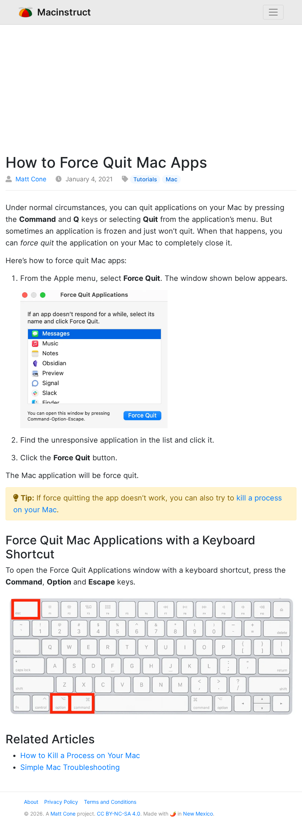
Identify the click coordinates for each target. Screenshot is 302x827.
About (31, 802)
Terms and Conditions (110, 802)
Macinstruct (62, 12)
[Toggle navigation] (273, 12)
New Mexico (198, 813)
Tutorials (145, 179)
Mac (172, 179)
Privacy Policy (61, 802)
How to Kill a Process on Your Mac (80, 755)
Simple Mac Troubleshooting (70, 767)
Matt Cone (30, 179)
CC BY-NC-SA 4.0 (118, 813)
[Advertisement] (151, 87)
